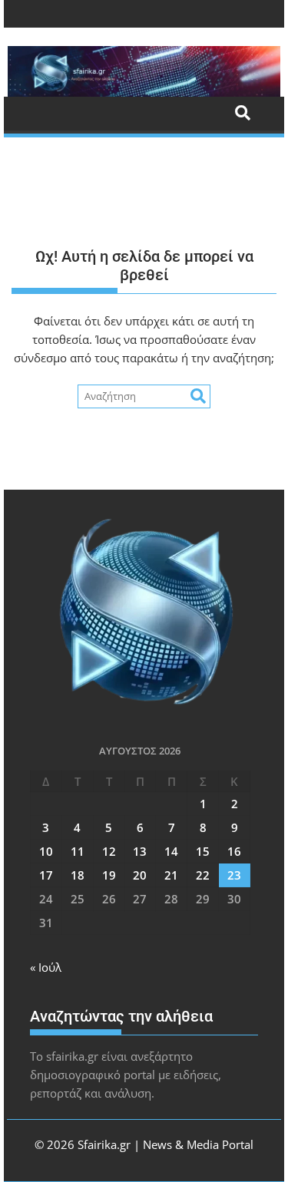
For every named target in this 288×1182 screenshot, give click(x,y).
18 (77, 875)
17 (46, 875)
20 (140, 875)
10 (46, 851)
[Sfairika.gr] (144, 71)
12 (109, 851)
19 (109, 875)
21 (171, 875)
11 (77, 851)
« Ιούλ (45, 967)
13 (140, 851)
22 (203, 875)
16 (234, 851)
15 (203, 851)
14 (171, 851)
